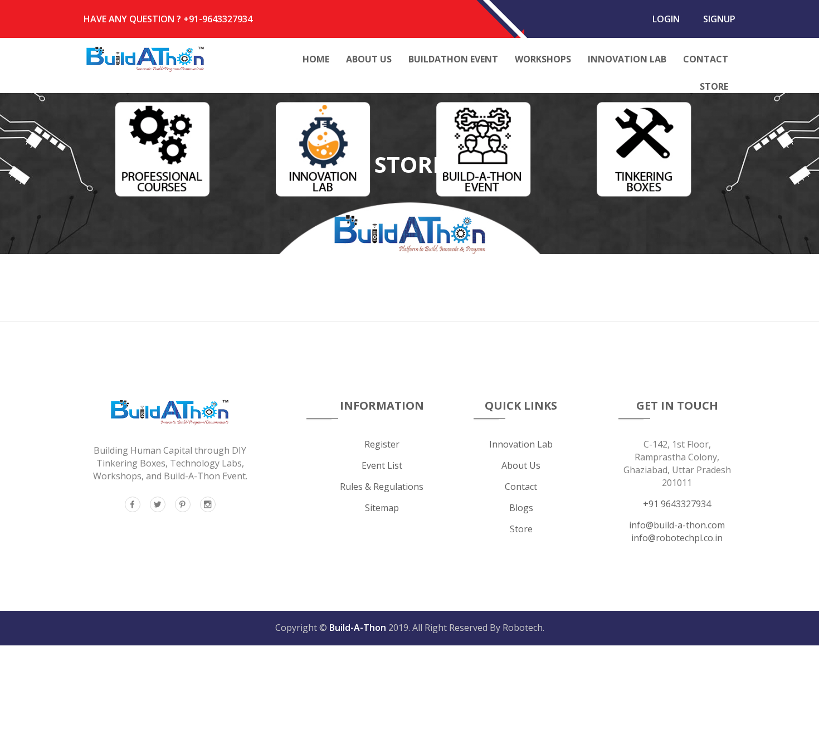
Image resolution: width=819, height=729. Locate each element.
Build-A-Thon (357, 627)
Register (381, 444)
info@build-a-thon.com (677, 525)
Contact (705, 59)
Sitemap (382, 508)
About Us (369, 59)
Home (316, 59)
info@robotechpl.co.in (677, 538)
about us (520, 465)
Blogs (521, 508)
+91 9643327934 (677, 504)
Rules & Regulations (381, 486)
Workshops (543, 59)
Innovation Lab (627, 59)
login (666, 19)
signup (719, 19)
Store (714, 86)
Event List (382, 465)
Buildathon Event (453, 59)
